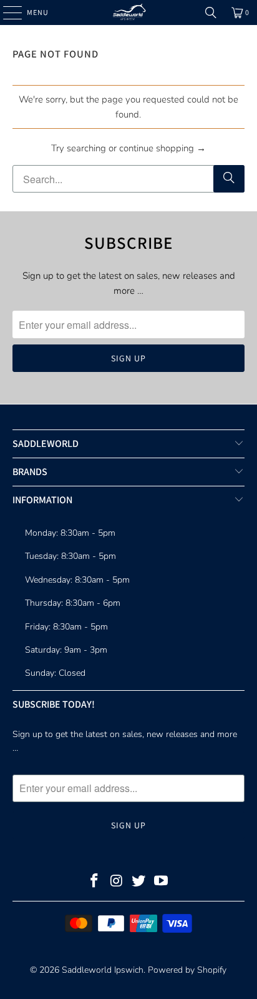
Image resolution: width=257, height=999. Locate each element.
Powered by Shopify (187, 970)
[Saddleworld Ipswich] (128, 12)
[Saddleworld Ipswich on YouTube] (161, 882)
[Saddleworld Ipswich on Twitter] (139, 882)
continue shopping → (162, 148)
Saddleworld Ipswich (102, 970)
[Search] (211, 12)
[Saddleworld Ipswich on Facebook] (94, 882)
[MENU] (6, 12)
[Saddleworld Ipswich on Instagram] (116, 882)
